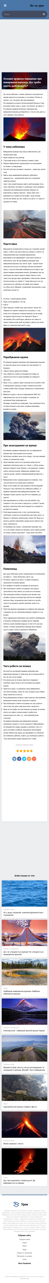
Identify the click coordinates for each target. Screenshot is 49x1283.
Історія (24, 1243)
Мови (24, 1250)
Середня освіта (27, 745)
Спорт (24, 1259)
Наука (24, 1246)
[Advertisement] (24, 47)
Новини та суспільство (24, 1253)
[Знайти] (44, 14)
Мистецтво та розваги (24, 1256)
